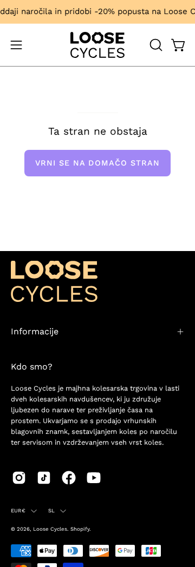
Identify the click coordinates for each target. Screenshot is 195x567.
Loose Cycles (50, 529)
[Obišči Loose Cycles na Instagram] (19, 478)
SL (51, 510)
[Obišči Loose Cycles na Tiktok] (44, 478)
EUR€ (18, 510)
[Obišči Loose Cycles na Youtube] (94, 478)
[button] (154, 44)
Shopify (79, 529)
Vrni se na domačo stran (97, 163)
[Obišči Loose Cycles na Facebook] (69, 478)
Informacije (34, 331)
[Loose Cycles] (97, 45)
